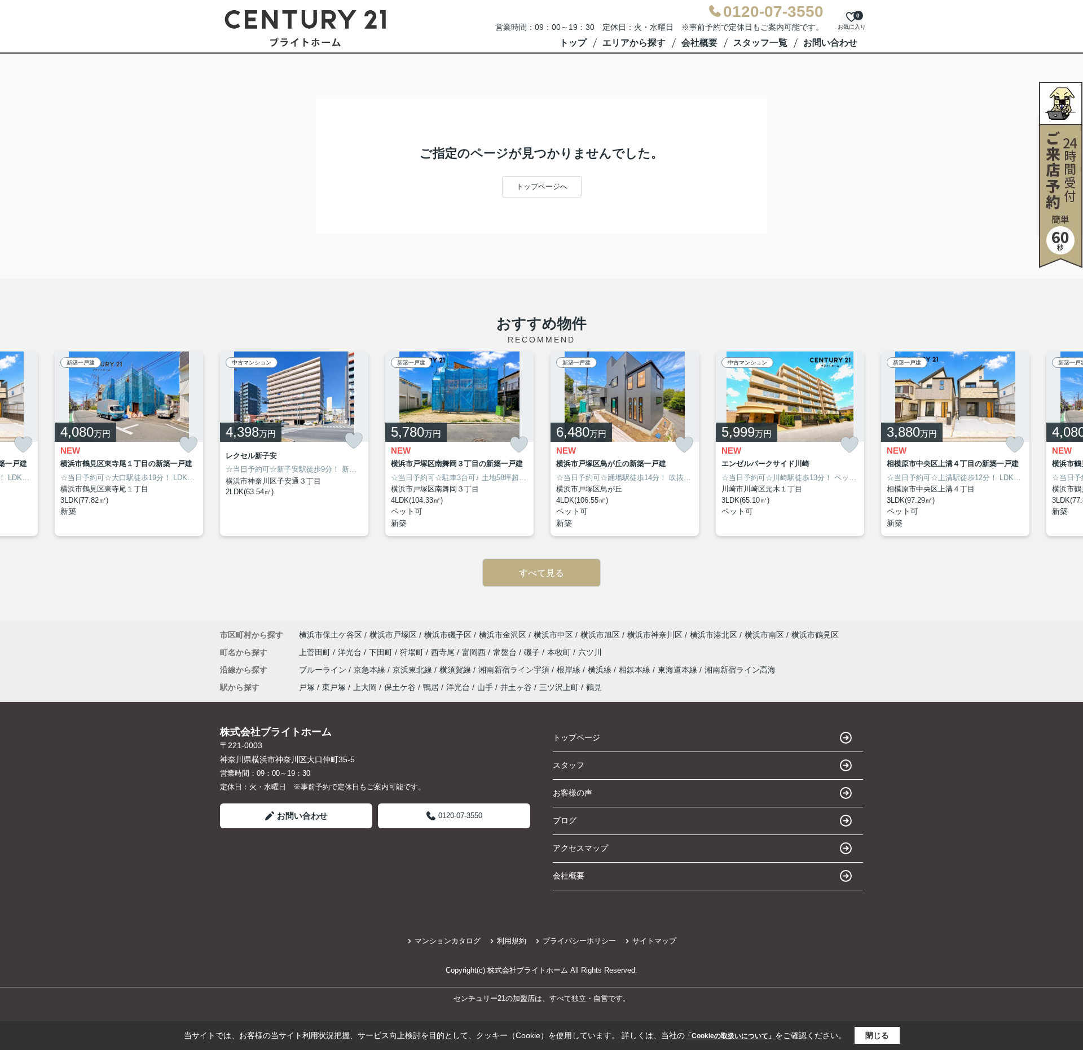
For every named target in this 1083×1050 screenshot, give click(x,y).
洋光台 (351, 652)
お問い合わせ (830, 42)
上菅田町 (316, 652)
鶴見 (594, 687)
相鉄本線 (636, 669)
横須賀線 (456, 669)
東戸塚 (334, 687)
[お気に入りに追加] (23, 445)
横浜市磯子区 (448, 634)
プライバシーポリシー (579, 941)
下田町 (382, 652)
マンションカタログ (448, 941)
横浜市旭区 (600, 634)
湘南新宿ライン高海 (740, 669)
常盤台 (506, 652)
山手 (485, 687)
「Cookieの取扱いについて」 (730, 1036)
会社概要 (699, 42)
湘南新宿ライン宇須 (515, 669)
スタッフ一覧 (760, 42)
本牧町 (560, 652)
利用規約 (511, 941)
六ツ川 (590, 652)
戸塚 (307, 687)
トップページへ (541, 186)
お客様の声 (572, 792)
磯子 (533, 652)
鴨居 (431, 687)
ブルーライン (324, 669)
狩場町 (413, 652)
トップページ (576, 737)
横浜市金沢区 (502, 634)
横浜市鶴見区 (815, 634)
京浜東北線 (413, 669)
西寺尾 (444, 652)
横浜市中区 (553, 634)
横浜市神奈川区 (655, 634)
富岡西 (475, 652)
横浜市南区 (764, 634)
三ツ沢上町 (559, 687)
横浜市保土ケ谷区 (330, 634)
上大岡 (365, 687)
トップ (573, 42)
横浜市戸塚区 (393, 634)
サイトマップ (654, 941)
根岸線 (570, 669)
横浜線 (601, 669)
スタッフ (568, 765)
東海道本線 (678, 669)
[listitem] (294, 444)
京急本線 (371, 669)
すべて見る (541, 573)
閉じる (877, 1035)
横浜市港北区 (713, 634)
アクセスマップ (580, 848)
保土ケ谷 (400, 687)
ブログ (564, 820)
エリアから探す (634, 42)
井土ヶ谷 (516, 687)
